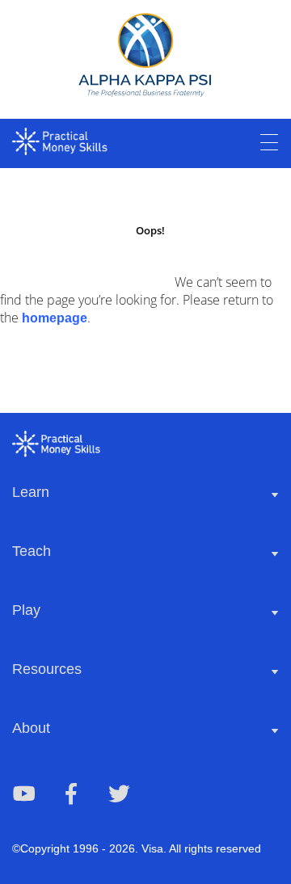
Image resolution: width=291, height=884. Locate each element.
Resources (47, 669)
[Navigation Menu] (269, 143)
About (31, 728)
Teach (31, 551)
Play (26, 610)
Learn (30, 492)
